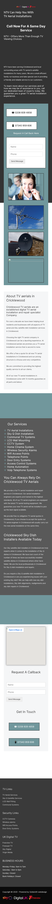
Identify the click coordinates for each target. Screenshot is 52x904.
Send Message (17, 161)
